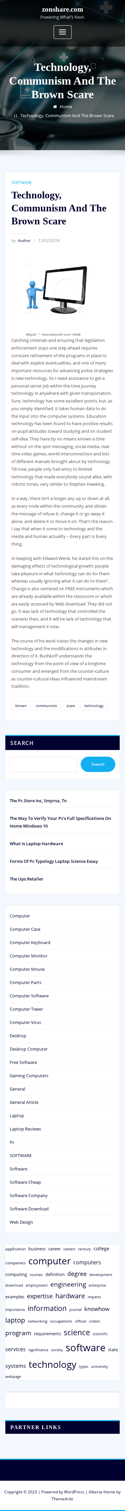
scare (70, 705)
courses (36, 1274)
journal (75, 1309)
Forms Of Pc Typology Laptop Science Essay (54, 861)
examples (14, 1297)
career (54, 1249)
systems (15, 1366)
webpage (13, 1376)
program (18, 1333)
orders (94, 1321)
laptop (15, 1320)
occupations (61, 1321)
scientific (100, 1334)
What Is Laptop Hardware (36, 844)
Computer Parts (25, 982)
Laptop (17, 1116)
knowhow (96, 1309)
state (113, 1350)
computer (49, 1260)
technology (94, 705)
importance (15, 1309)
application (15, 1248)
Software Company (29, 1195)
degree (77, 1274)
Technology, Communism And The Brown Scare (67, 116)
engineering (68, 1284)
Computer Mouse (27, 969)
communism (46, 705)
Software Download (29, 1209)
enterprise (97, 1285)
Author (21, 240)
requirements (47, 1334)
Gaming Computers (29, 1076)
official (80, 1321)
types (83, 1366)
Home (66, 107)
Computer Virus (25, 1022)
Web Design (21, 1222)
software (85, 1347)
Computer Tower (26, 1009)
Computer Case (25, 929)
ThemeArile (62, 1499)
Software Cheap (25, 1182)
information (47, 1308)
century (84, 1248)
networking (37, 1321)
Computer (20, 916)
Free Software (23, 1062)
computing (16, 1274)
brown (21, 705)
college (101, 1248)
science (77, 1332)
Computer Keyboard (30, 942)
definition (55, 1274)
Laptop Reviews (25, 1129)
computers (87, 1262)
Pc (12, 1142)
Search (22, 743)
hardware (70, 1295)
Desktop (18, 1036)
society (57, 1349)
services (15, 1349)
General (17, 1089)
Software (18, 1169)
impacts (94, 1296)
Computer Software (29, 996)
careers (69, 1249)
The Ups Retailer (26, 879)
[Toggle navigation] (63, 32)
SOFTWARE (21, 182)
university (99, 1366)
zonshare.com (62, 9)
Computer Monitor (28, 956)
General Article (24, 1102)
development (100, 1274)
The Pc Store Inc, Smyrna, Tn (38, 801)
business (37, 1249)
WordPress (74, 1492)
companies (15, 1263)
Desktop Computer (29, 1049)
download (14, 1285)
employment (37, 1285)
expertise (40, 1296)
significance (38, 1349)
